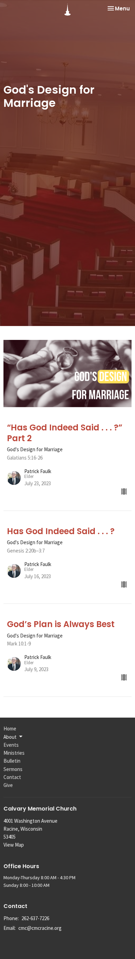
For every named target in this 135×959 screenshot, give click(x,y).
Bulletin (11, 760)
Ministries (14, 753)
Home (9, 728)
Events (11, 745)
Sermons (12, 769)
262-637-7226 (35, 918)
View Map (13, 844)
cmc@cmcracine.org (40, 928)
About (10, 737)
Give (8, 785)
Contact (12, 777)
